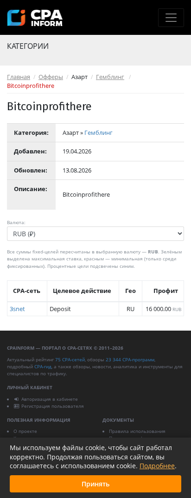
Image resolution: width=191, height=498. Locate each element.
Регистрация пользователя (52, 406)
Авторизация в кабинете (49, 399)
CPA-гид (42, 366)
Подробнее (157, 465)
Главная (18, 77)
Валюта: (16, 222)
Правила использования (137, 431)
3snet (17, 309)
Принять (95, 483)
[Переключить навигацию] (171, 17)
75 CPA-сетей (70, 359)
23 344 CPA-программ (130, 359)
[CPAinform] (35, 18)
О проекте (25, 431)
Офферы (50, 77)
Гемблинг (110, 77)
